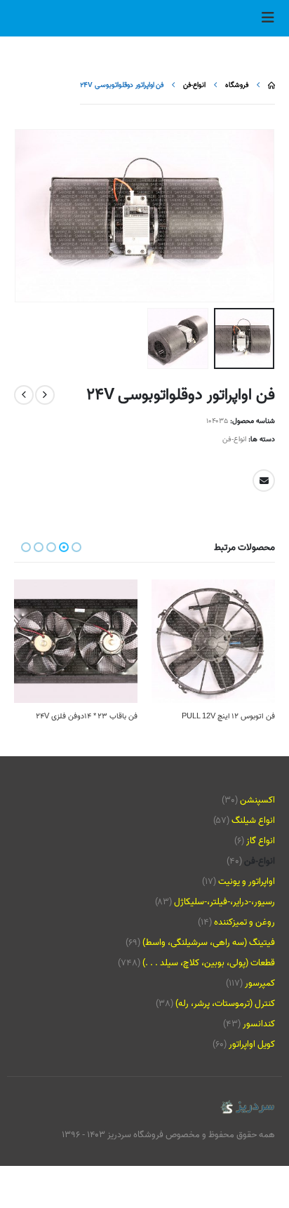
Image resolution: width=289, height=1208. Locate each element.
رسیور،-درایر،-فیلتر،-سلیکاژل (224, 901)
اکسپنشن (257, 800)
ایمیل (264, 480)
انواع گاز (260, 840)
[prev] (45, 395)
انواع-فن (234, 439)
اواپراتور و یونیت (246, 881)
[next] (24, 395)
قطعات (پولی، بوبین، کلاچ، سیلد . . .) (208, 962)
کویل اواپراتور (252, 1044)
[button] (264, 18)
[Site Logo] (247, 1107)
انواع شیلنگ (253, 820)
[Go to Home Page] (271, 85)
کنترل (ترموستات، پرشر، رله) (225, 1003)
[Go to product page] (213, 641)
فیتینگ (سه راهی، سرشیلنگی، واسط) (208, 942)
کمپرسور (260, 983)
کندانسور (259, 1023)
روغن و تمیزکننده (244, 922)
